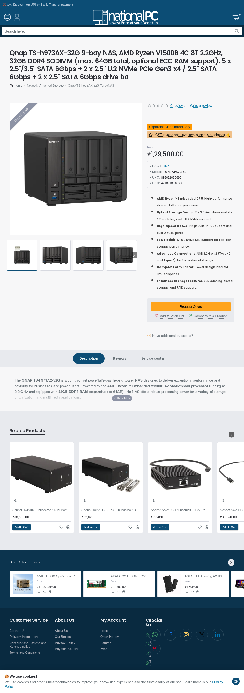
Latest (36, 562)
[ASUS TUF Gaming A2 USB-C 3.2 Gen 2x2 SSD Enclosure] (170, 584)
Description (89, 358)
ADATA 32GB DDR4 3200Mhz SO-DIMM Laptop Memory (131, 576)
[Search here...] (236, 31)
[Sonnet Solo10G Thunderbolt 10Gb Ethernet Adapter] (180, 474)
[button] (7, 255)
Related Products (27, 430)
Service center (153, 358)
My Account (113, 620)
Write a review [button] (201, 105)
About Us (64, 620)
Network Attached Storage (45, 85)
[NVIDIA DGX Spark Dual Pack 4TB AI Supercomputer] (23, 584)
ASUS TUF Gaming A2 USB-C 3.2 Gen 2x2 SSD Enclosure (205, 576)
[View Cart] (236, 17)
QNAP (167, 166)
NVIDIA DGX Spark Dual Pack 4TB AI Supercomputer (57, 576)
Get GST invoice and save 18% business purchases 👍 (189, 134)
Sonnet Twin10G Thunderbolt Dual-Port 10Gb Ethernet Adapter (41, 510)
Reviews (119, 358)
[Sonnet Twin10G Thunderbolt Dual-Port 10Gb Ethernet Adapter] (41, 474)
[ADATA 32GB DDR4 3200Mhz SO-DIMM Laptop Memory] (97, 584)
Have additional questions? (172, 335)
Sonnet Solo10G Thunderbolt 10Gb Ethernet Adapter (180, 510)
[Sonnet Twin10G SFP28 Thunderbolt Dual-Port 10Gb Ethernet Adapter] (111, 474)
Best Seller (18, 562)
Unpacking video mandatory (169, 126)
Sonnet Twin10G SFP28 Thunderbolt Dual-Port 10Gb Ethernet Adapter (110, 510)
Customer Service (29, 620)
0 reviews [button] (178, 105)
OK (236, 681)
